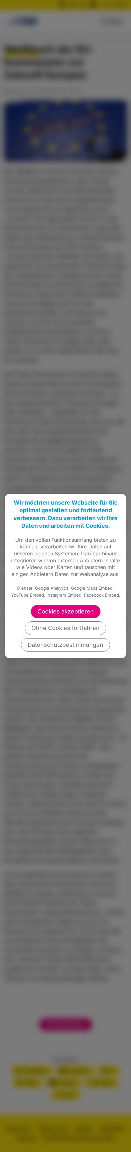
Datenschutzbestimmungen (65, 644)
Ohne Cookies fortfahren (65, 628)
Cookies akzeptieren (66, 611)
